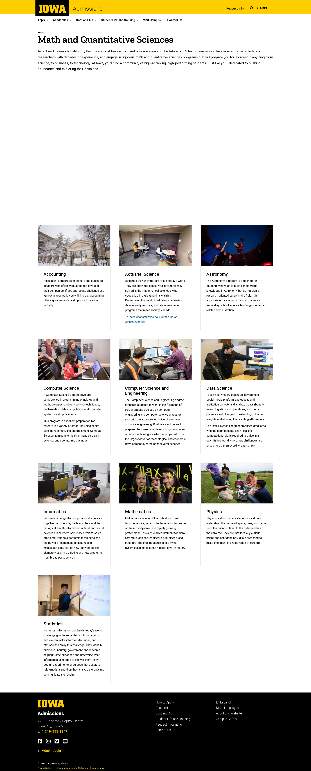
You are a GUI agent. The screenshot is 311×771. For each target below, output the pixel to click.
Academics (163, 708)
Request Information (170, 724)
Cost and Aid (164, 713)
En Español (223, 702)
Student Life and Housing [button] (118, 20)
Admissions (88, 9)
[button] (259, 7)
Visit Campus (152, 20)
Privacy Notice (45, 768)
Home (41, 32)
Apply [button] (41, 20)
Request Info (235, 8)
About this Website (229, 713)
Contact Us (174, 20)
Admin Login (51, 750)
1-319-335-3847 (54, 731)
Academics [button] (60, 20)
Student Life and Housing (173, 719)
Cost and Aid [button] (84, 20)
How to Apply (165, 702)
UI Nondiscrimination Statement (72, 768)
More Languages (227, 708)
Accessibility (99, 768)
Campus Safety (226, 719)
